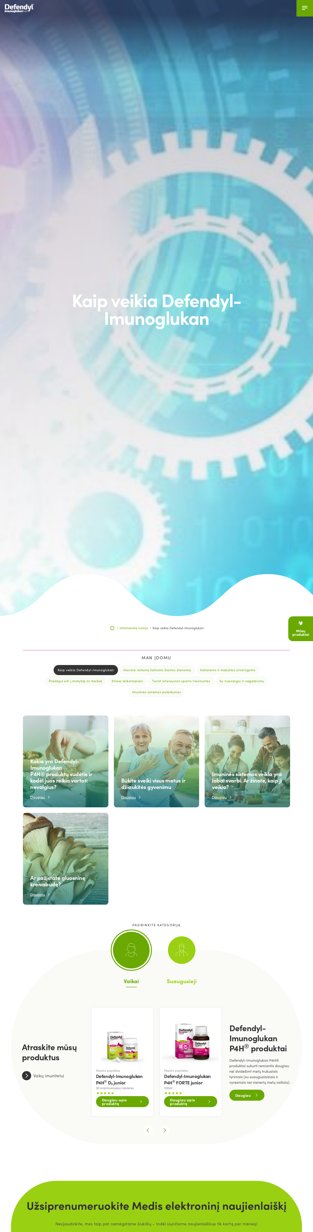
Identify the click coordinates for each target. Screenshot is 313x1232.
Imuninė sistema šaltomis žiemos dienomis (157, 670)
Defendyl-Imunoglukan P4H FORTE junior (187, 1079)
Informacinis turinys (134, 628)
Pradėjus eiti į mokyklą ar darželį (75, 681)
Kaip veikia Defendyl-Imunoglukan (86, 670)
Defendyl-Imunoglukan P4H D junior (119, 1079)
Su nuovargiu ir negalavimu (242, 681)
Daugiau (243, 1095)
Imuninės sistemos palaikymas (156, 692)
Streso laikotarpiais (127, 681)
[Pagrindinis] (25, 8)
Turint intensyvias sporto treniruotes (181, 681)
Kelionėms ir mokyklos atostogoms (227, 670)
